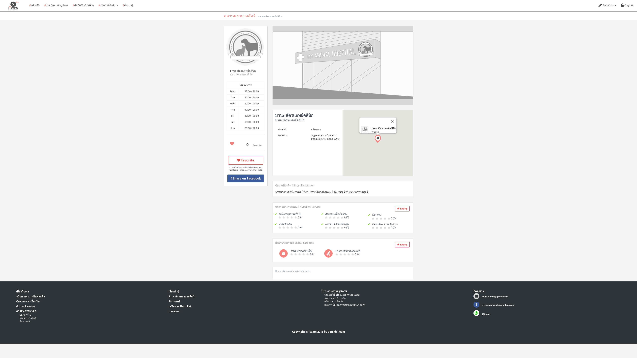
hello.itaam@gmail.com (495, 296)
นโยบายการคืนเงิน (334, 301)
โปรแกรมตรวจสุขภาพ (56, 5)
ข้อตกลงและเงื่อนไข (28, 301)
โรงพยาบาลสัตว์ (28, 318)
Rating (403, 208)
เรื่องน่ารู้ (128, 5)
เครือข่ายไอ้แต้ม (107, 5)
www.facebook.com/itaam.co (497, 305)
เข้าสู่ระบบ (629, 5)
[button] (378, 139)
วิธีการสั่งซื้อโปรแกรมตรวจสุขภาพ (341, 294)
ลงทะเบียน (608, 5)
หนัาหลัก (34, 5)
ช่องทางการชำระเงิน (335, 298)
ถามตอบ (174, 311)
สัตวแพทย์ (25, 321)
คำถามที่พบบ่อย (25, 306)
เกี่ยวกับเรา (22, 291)
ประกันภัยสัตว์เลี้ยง (83, 5)
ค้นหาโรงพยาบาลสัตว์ (181, 296)
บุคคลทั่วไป (25, 314)
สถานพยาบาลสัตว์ (239, 15)
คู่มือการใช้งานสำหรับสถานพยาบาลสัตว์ (344, 304)
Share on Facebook (246, 178)
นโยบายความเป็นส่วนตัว (30, 296)
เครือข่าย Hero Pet (180, 306)
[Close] (392, 121)
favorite (247, 160)
